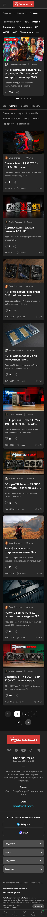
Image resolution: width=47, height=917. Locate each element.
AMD (14, 32)
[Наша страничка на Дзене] (16, 751)
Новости (24, 105)
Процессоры (25, 27)
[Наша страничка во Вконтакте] (9, 751)
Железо (36, 118)
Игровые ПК (32, 113)
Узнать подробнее (9, 907)
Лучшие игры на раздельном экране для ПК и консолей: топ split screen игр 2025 (23, 73)
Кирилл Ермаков (16, 350)
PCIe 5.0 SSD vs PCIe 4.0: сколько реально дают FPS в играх (23, 614)
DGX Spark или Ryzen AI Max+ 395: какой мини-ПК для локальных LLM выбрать (23, 422)
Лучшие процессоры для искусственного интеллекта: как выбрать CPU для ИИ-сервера (21, 357)
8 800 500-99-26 (23, 758)
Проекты (35, 105)
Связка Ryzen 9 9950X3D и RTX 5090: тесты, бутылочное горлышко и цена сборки (21, 165)
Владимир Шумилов (17, 64)
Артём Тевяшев (15, 222)
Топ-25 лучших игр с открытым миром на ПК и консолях (21, 550)
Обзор (26, 118)
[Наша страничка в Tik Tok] (31, 751)
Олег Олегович (15, 158)
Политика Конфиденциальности (15, 888)
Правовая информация (11, 893)
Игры (26, 21)
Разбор (36, 21)
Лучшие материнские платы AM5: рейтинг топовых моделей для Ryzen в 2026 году (23, 293)
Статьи (13, 105)
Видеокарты (9, 27)
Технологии (26, 32)
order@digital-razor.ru (23, 805)
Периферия (8, 123)
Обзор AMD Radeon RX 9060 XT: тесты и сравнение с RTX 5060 (23, 486)
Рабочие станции (11, 118)
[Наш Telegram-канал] (38, 751)
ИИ (36, 27)
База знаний (23, 123)
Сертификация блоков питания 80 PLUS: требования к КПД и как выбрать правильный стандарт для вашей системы (20, 229)
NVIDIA (6, 32)
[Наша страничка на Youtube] (23, 751)
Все (4, 105)
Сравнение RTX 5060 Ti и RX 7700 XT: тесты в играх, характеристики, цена (22, 678)
